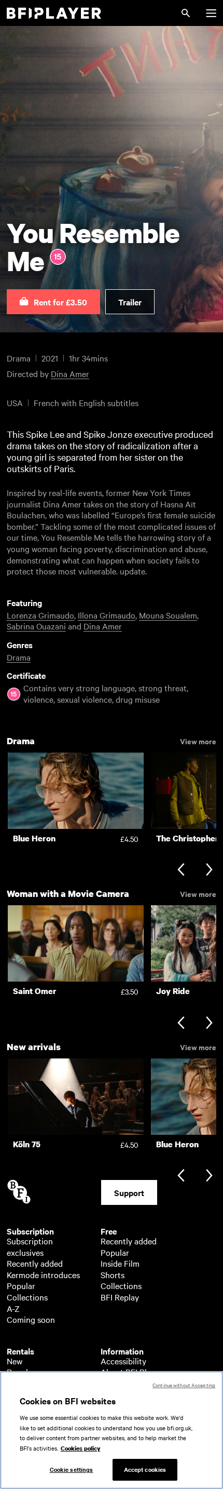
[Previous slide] (180, 871)
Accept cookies (145, 1469)
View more (198, 740)
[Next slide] (209, 871)
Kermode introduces (43, 1274)
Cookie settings (71, 1469)
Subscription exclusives (30, 1246)
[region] (111, 1430)
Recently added (35, 1263)
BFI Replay (120, 1297)
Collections (27, 1297)
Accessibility (123, 1360)
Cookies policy (81, 1448)
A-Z (13, 1308)
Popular (21, 1285)
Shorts (112, 1274)
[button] (53, 301)
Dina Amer (70, 373)
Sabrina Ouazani (36, 626)
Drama (19, 657)
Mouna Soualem (168, 615)
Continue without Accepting (183, 1385)
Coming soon (31, 1319)
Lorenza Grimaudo (40, 615)
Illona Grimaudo (106, 615)
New (14, 1360)
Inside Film (120, 1263)
